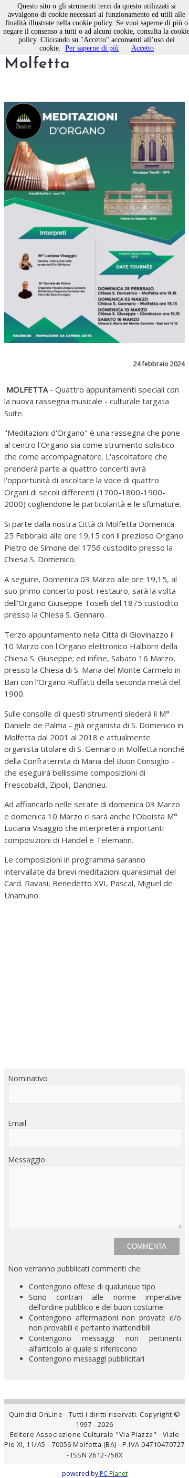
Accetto (142, 48)
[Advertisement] (94, 984)
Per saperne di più (92, 48)
